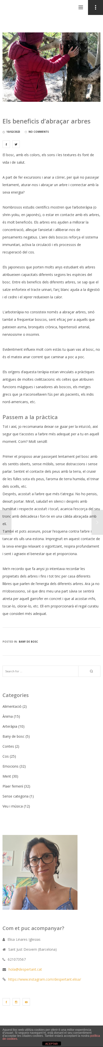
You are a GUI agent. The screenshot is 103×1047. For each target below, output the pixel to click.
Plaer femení (12, 786)
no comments (38, 131)
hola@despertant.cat (25, 969)
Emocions (10, 766)
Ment (6, 776)
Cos (5, 756)
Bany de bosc (28, 641)
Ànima (7, 716)
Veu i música (12, 806)
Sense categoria (15, 796)
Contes (8, 746)
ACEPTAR (51, 1043)
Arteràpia (9, 726)
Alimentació (12, 706)
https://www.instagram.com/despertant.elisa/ (44, 979)
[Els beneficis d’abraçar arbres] (6, 144)
